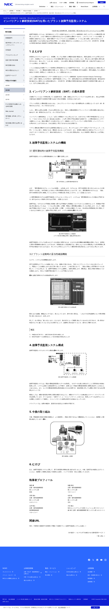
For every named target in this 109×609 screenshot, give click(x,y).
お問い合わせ (6, 601)
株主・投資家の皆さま (94, 575)
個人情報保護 (61, 607)
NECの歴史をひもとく (12, 70)
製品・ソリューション (51, 572)
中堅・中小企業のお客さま (31, 577)
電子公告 (5, 599)
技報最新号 (9, 38)
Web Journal (10, 111)
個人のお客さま (28, 580)
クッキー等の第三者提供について (24, 599)
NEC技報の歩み (10, 65)
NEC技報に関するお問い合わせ (14, 124)
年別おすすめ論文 (27, 10)
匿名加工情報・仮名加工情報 (40, 599)
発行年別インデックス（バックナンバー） (14, 44)
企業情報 (11, 10)
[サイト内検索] (104, 6)
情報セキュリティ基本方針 (75, 599)
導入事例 (47, 575)
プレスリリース (7, 572)
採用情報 (90, 581)
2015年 (8, 85)
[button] (43, 6)
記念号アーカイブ (11, 75)
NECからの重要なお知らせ (10, 578)
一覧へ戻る (99, 536)
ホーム (4, 10)
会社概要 (90, 572)
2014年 (36, 10)
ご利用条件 (85, 599)
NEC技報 (18, 10)
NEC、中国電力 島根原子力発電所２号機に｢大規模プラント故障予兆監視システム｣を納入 (56, 526)
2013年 (8, 95)
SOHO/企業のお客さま (72, 572)
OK (94, 607)
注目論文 (8, 50)
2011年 (7, 99)
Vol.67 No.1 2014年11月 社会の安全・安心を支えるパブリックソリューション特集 (78, 31)
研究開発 (90, 578)
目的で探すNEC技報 (12, 60)
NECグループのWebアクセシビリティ (58, 599)
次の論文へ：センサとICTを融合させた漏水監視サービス (85, 532)
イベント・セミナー (8, 575)
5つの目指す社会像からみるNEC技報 (13, 105)
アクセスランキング (12, 55)
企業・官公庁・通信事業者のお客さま (31, 572)
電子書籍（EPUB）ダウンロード (13, 117)
